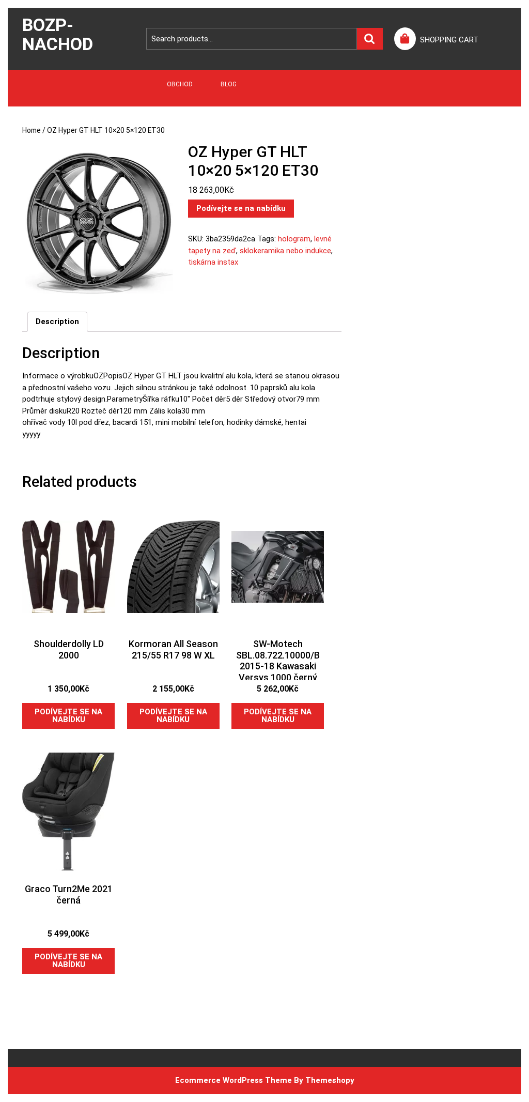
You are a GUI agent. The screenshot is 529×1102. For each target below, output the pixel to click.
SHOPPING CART (449, 39)
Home (31, 130)
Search (370, 39)
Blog (229, 84)
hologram (294, 238)
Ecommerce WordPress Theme (233, 1080)
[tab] (57, 322)
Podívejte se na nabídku (241, 208)
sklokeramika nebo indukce (285, 250)
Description (57, 321)
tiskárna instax (213, 262)
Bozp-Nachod (57, 34)
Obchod (180, 84)
